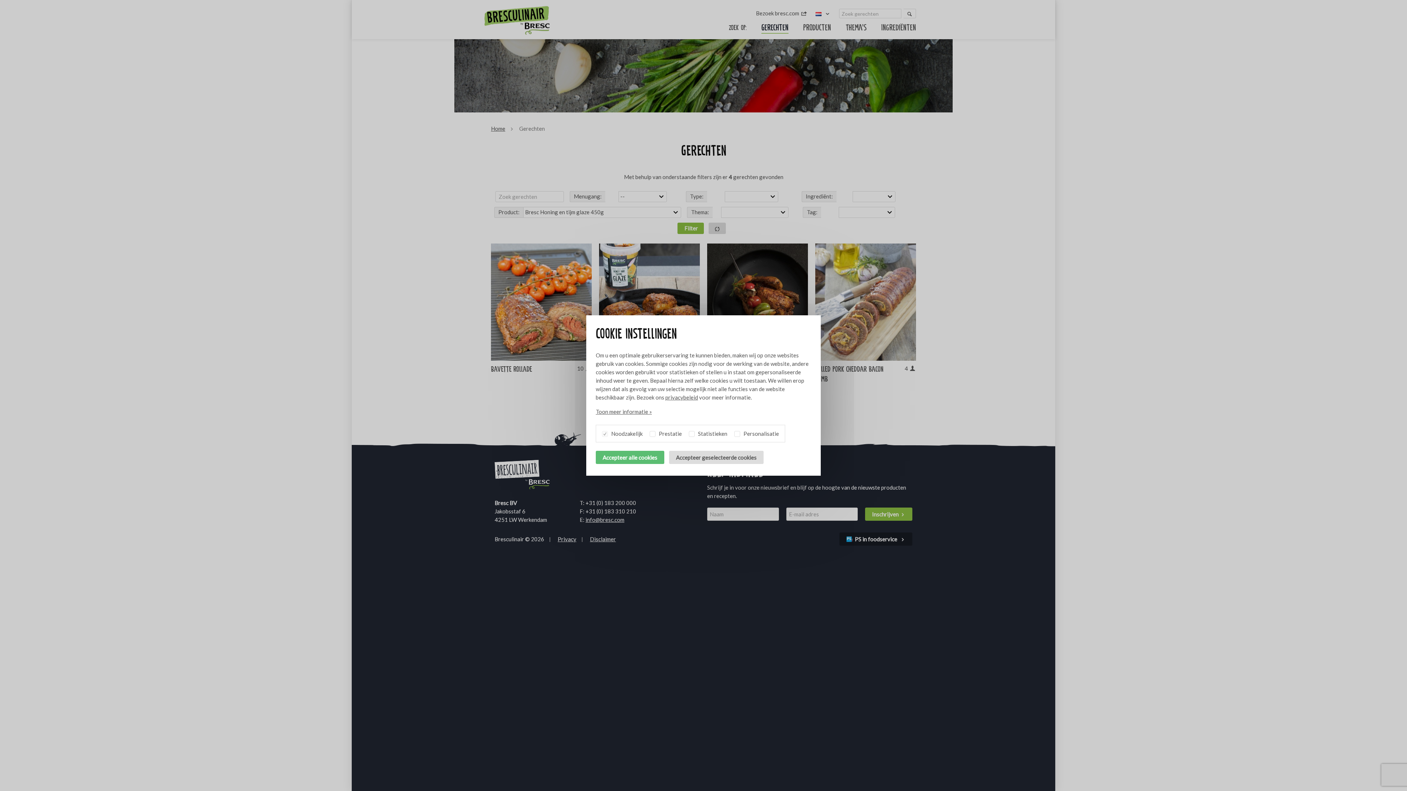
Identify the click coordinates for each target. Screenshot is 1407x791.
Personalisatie (760, 433)
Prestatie (670, 433)
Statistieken (712, 433)
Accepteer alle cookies (630, 457)
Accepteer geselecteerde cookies (716, 457)
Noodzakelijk (626, 433)
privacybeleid (681, 397)
